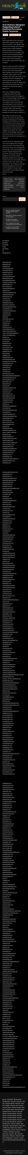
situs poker (5, 244)
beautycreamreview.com (9, 941)
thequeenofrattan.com (9, 612)
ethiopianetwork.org (8, 575)
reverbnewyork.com (8, 826)
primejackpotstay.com (9, 759)
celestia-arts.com (7, 274)
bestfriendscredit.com (9, 888)
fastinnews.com (7, 733)
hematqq (11, 1131)
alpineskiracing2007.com (9, 430)
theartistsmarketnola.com (10, 410)
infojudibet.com (7, 494)
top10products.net (7, 484)
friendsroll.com (7, 870)
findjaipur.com (6, 815)
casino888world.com (8, 697)
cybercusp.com (7, 1079)
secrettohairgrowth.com (9, 377)
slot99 (21, 1138)
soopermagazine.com (9, 1040)
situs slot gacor (7, 1107)
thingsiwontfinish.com (9, 774)
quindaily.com (6, 1058)
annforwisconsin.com (8, 813)
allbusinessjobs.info (8, 482)
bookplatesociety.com (9, 862)
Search (4, 196)
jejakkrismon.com (7, 351)
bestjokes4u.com (7, 520)
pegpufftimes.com (8, 272)
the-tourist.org (7, 321)
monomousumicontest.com (10, 632)
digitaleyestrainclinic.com (10, 438)
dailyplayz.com (7, 729)
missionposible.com (8, 440)
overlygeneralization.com (9, 573)
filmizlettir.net (6, 266)
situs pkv (13, 1101)
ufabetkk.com (6, 355)
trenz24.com (6, 341)
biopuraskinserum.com (9, 396)
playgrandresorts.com (9, 766)
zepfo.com (5, 1024)
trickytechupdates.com (9, 450)
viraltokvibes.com (7, 309)
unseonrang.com (7, 593)
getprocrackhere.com (9, 731)
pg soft (21, 1105)
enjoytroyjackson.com (9, 955)
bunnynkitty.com (7, 381)
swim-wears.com (7, 286)
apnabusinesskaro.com (9, 460)
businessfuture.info (8, 492)
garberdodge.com (7, 284)
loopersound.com (7, 836)
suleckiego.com (7, 462)
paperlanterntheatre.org (9, 919)
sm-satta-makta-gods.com (10, 1036)
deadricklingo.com (8, 634)
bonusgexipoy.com (8, 721)
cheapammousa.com (8, 909)
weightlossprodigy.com (9, 535)
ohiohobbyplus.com (8, 844)
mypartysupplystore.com (9, 811)
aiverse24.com (7, 1062)
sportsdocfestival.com (9, 770)
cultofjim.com (6, 817)
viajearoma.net (7, 903)
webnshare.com (7, 571)
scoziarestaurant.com (9, 1048)
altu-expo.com (7, 898)
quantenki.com (7, 656)
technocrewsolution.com (9, 306)
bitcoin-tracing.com (8, 1071)
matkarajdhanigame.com (10, 500)
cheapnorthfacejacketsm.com (11, 852)
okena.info (5, 882)
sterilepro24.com (7, 668)
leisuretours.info (7, 581)
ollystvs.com (6, 601)
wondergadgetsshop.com (10, 874)
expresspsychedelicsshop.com (11, 961)
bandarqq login (7, 253)
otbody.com (6, 337)
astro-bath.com (7, 894)
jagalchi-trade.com (8, 834)
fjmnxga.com (6, 385)
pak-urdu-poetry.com (9, 595)
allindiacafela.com (8, 428)
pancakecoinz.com (8, 510)
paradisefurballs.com (8, 549)
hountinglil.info (7, 516)
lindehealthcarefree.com (9, 480)
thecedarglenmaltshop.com (10, 472)
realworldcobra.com (8, 624)
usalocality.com (7, 791)
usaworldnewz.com (8, 787)
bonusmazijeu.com (8, 715)
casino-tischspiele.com (9, 335)
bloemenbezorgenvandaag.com (11, 375)
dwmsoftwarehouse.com (9, 953)
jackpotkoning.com (8, 739)
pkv (16, 1133)
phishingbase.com (7, 755)
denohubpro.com (7, 614)
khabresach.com (7, 454)
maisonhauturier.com (8, 1000)
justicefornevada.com (9, 579)
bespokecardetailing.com (9, 886)
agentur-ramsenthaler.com (10, 640)
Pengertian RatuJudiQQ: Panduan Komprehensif (12, 227)
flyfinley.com (6, 512)
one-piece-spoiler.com (9, 618)
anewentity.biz (6, 367)
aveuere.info (6, 551)
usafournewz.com (7, 793)
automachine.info (7, 626)
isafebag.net (6, 325)
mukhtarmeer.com (8, 1006)
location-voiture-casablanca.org (12, 678)
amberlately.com (7, 805)
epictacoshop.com (8, 394)
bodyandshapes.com (8, 1073)
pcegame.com (7, 1016)
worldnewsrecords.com (9, 666)
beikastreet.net (7, 264)
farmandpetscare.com (9, 585)
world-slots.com (7, 504)
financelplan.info (7, 490)
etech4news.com (7, 959)
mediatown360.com (8, 436)
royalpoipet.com (7, 707)
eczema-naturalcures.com (10, 892)
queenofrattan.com (8, 610)
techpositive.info (7, 591)
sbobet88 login (7, 1129)
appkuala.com (6, 369)
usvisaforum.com (7, 830)
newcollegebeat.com (8, 824)
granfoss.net (6, 426)
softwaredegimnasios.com (10, 1038)
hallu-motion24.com (8, 422)
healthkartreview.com (9, 979)
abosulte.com (6, 1060)
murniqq (5, 1131)
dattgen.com (6, 947)
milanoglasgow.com (8, 418)
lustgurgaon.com (7, 522)
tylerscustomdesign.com (9, 292)
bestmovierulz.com (8, 832)
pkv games (5, 248)
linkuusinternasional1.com (10, 868)
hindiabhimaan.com (8, 452)
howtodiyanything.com (9, 990)
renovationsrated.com (9, 1046)
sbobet (7, 1105)
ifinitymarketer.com (8, 737)
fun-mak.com (6, 695)
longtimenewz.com (8, 743)
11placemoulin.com (8, 529)
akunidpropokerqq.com (9, 884)
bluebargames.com (8, 278)
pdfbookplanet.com (8, 608)
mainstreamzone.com (9, 567)
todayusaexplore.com (8, 789)
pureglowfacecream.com (10, 361)
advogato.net (6, 323)
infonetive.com (7, 392)
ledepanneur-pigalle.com (9, 406)
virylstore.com (6, 298)
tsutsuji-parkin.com (8, 905)
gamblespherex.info (8, 638)
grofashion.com (7, 751)
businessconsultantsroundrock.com (12, 1075)
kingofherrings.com (8, 363)
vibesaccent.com (7, 799)
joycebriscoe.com (7, 807)
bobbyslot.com (7, 527)
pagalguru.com (7, 1014)
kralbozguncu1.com (8, 996)
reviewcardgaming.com (9, 672)
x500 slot (17, 1103)
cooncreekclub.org (8, 270)
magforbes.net (7, 313)
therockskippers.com (8, 424)
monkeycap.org (7, 315)
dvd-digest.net (7, 408)
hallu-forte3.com (7, 420)
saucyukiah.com (7, 262)
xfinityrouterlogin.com (9, 444)
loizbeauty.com (7, 345)
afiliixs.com (6, 927)
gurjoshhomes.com (8, 854)
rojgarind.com (6, 559)
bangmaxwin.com (7, 390)
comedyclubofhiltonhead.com (11, 682)
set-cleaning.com (7, 1052)
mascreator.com (7, 1002)
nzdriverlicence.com (8, 1012)
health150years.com (8, 302)
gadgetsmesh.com (8, 577)
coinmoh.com (6, 943)
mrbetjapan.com (7, 365)
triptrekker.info (7, 644)
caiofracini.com (7, 589)
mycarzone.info (7, 650)
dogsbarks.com (7, 951)
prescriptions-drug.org (9, 304)
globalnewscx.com (8, 603)
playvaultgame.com (8, 763)
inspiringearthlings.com (9, 992)
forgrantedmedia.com (9, 288)
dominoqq (5, 1133)
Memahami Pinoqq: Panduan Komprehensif (14, 216)
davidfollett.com (7, 821)
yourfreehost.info (7, 850)
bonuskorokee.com (8, 719)
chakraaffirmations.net (9, 518)
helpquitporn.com (7, 981)
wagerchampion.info (8, 630)
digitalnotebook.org (8, 539)
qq (3, 250)
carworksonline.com (8, 294)
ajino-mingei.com (7, 848)
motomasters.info (7, 648)
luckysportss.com (7, 745)
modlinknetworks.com (9, 741)
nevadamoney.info (8, 402)
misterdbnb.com (7, 699)
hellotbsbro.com (7, 583)
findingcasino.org (7, 622)
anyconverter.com (8, 347)
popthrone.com (7, 502)
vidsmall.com (6, 662)
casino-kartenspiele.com (9, 331)
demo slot (22, 1125)
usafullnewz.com (7, 783)
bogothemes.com (7, 846)
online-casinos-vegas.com (10, 442)
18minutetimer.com (8, 563)
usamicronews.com (8, 749)
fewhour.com (6, 561)
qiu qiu (4, 246)
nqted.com (6, 1010)
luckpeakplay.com (7, 747)
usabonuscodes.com (8, 1034)
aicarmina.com (7, 809)
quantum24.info (7, 654)
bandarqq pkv (17, 1099)
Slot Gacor (15, 17)
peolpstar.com (6, 290)
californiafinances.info (9, 398)
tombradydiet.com (8, 856)
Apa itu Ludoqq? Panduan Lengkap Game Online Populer (13, 212)
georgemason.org (7, 474)
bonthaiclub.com (7, 858)
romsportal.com (7, 768)
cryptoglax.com (7, 842)
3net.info (5, 878)
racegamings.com (8, 757)
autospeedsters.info (8, 628)
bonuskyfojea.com (8, 717)
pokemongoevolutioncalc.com (11, 753)
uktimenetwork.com (8, 785)
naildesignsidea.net (8, 915)
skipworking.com (7, 343)
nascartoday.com (7, 1008)
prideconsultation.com (9, 514)
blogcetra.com (7, 597)
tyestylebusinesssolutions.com (11, 705)
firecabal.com (6, 967)
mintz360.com (6, 531)
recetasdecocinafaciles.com (10, 913)
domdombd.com (7, 727)
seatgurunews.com (8, 876)
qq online (5, 242)
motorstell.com (7, 300)
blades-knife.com (7, 616)
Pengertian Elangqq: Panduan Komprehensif (12, 220)
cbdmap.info (6, 496)
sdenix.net (5, 317)
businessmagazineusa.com (10, 658)
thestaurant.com (7, 709)
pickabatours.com (7, 486)
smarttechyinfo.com (8, 537)
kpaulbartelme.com (8, 680)
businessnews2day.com (9, 664)
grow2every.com (7, 975)
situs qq (14, 1111)
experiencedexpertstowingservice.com (13, 674)
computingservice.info (9, 587)
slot (8, 21)
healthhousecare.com (9, 977)
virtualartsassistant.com (9, 684)
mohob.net (6, 533)
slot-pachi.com (7, 545)
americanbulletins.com (9, 931)
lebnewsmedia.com (8, 864)
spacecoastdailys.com (9, 1042)
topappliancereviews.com (10, 448)
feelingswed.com (7, 965)
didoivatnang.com (7, 949)
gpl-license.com (7, 973)
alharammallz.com (8, 929)
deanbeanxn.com (7, 498)
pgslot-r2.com (6, 1018)
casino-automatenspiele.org (10, 333)
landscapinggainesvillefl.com (10, 998)
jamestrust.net (7, 339)
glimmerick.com (7, 819)
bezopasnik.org (7, 383)
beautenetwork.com (8, 1069)
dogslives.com (6, 606)
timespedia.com (7, 349)
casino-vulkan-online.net (9, 432)
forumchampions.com (9, 276)
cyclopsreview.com (8, 945)
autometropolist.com (8, 939)
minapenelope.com (8, 838)
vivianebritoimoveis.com (9, 311)
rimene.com (6, 404)
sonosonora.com (7, 866)
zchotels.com (6, 1022)
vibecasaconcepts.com (9, 652)
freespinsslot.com (7, 547)
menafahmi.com (7, 1004)
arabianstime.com (8, 935)
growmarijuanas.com (8, 569)
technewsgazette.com (9, 359)
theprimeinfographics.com (10, 687)
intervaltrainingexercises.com (11, 703)
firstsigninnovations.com (9, 282)
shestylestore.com (8, 772)
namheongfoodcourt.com (10, 416)
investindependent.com (9, 994)
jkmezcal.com (6, 701)
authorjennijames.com (9, 900)
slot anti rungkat (16, 1107)
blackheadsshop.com (8, 676)
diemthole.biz (6, 353)
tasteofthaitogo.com (8, 379)
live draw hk (6, 240)
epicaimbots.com (7, 957)
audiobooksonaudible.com (10, 1067)
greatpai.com (6, 917)
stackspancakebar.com (9, 414)
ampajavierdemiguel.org (9, 801)
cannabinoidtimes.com (9, 553)
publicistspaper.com (8, 1056)
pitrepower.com (7, 434)
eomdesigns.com (7, 642)
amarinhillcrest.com (8, 319)
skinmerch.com (7, 828)
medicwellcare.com (8, 660)
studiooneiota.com (8, 620)
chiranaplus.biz (7, 412)
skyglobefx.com (7, 636)
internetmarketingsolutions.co (11, 599)
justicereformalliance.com (10, 840)
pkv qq (4, 1099)
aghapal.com (6, 896)
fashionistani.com (7, 963)
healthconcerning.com (9, 557)
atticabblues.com (7, 937)
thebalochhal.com (8, 795)
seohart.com (6, 1050)
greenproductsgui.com (9, 555)
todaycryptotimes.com (9, 1032)
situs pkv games (9, 1103)
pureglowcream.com (8, 373)
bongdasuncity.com (8, 543)
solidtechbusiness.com (9, 670)
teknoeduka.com (7, 1028)
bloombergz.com (7, 327)
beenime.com (6, 691)
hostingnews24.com (8, 986)
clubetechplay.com (8, 725)
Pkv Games (6, 17)
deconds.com (6, 1083)
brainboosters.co (7, 803)
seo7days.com (6, 371)
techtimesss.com (7, 296)
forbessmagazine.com (9, 969)
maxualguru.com (7, 541)
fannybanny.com (7, 735)
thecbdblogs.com (7, 456)
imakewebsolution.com (9, 506)
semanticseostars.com (9, 565)
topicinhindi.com (7, 476)
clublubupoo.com (7, 713)
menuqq (23, 1129)
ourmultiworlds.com (8, 268)
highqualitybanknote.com (10, 984)
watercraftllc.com (7, 923)
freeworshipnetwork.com (9, 921)
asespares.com (7, 933)
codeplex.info (6, 880)
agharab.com (6, 907)
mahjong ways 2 (7, 1111)
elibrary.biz (5, 890)
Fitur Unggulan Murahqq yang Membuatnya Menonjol (14, 223)
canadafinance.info (8, 400)
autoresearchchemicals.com (10, 458)
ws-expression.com (8, 1020)
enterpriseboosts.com (9, 329)
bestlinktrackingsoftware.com (11, 711)
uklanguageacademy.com (10, 478)
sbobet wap (6, 1127)
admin (5, 35)
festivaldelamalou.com (9, 280)
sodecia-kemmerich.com (10, 693)
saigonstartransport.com (9, 387)
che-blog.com (6, 508)
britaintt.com (6, 1081)
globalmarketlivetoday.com (10, 971)
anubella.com (6, 1065)
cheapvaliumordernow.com (10, 689)
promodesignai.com (8, 1054)
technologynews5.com (9, 1026)
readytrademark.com (8, 1044)
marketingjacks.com (8, 446)
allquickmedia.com (8, 357)
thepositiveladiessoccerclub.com (12, 911)
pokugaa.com (6, 761)
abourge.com (6, 925)
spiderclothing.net (7, 872)
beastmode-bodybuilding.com (11, 488)
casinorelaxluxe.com (8, 723)
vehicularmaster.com (8, 797)
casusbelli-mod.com (8, 860)
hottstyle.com (6, 988)
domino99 (10, 1099)
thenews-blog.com (8, 1030)
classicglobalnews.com (9, 1077)
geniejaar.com (6, 524)
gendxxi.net (6, 646)
